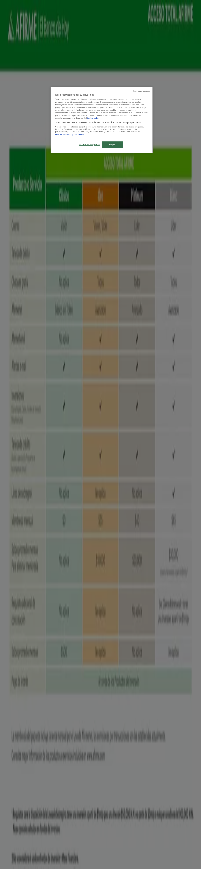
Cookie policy (93, 118)
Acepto (112, 144)
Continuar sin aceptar (141, 91)
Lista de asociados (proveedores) (69, 134)
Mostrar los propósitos (89, 144)
